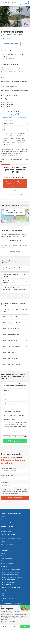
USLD (2, 596)
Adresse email (5, 482)
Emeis (2, 529)
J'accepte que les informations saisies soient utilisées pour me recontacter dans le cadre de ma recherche (15, 491)
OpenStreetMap (21, 222)
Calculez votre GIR (15, 135)
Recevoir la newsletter (15, 498)
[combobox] (6, 403)
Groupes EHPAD (7, 526)
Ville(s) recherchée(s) (7, 475)
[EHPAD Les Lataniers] (15, 217)
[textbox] (5, 403)
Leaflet (13, 222)
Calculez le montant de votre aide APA (15, 117)
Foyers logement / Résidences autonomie (12, 603)
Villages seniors (5, 601)
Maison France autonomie (8, 591)
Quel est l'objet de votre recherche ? (14, 177)
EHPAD (3, 593)
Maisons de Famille (6, 531)
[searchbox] (15, 471)
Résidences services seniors (8, 598)
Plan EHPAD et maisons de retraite (10, 569)
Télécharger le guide (15, 441)
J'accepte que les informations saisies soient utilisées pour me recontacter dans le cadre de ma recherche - (16, 424)
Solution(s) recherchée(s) (8, 468)
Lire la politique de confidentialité (8, 621)
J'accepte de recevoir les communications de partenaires (14, 432)
